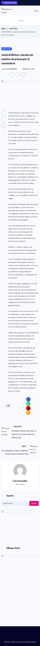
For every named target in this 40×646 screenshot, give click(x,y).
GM (8, 406)
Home (3, 28)
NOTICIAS (13, 28)
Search (34, 503)
